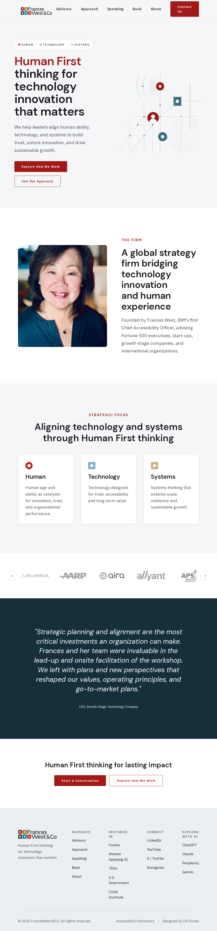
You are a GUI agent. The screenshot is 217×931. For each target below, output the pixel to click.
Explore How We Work (41, 167)
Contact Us (185, 9)
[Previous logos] (11, 575)
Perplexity (190, 863)
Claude (187, 854)
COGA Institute (116, 895)
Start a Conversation (80, 781)
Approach (89, 9)
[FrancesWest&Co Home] (37, 9)
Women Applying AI (118, 857)
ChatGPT (189, 845)
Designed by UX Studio (181, 921)
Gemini (187, 872)
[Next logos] (205, 575)
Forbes (114, 845)
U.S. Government (119, 880)
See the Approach (37, 181)
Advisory (64, 9)
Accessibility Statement (135, 921)
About (156, 9)
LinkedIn (154, 840)
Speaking (115, 9)
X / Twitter (155, 858)
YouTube (154, 849)
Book (137, 9)
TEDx (113, 868)
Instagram (155, 867)
